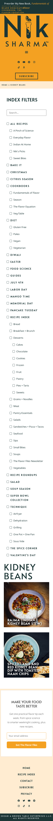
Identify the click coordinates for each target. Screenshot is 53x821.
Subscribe (26, 787)
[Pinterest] (29, 62)
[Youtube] (24, 62)
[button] (26, 52)
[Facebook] (19, 62)
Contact (26, 780)
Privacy (26, 793)
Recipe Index (26, 774)
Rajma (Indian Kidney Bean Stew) (25, 621)
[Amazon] (24, 67)
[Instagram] (34, 62)
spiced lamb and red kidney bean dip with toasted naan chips (23, 668)
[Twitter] (24, 800)
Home (5, 85)
